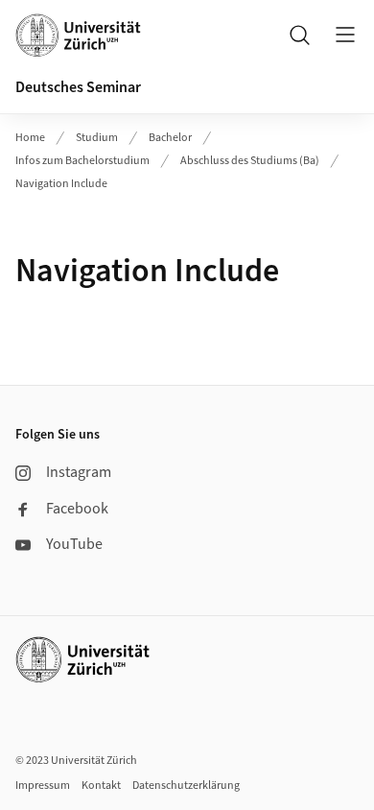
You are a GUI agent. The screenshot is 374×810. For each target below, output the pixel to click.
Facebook (77, 508)
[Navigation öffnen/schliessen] (345, 35)
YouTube (74, 544)
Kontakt (101, 785)
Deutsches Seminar (78, 87)
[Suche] (299, 35)
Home (30, 138)
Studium (97, 138)
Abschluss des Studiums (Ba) (249, 161)
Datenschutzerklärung (186, 785)
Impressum (42, 785)
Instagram (78, 472)
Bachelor (170, 138)
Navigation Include (61, 184)
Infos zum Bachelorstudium (82, 161)
